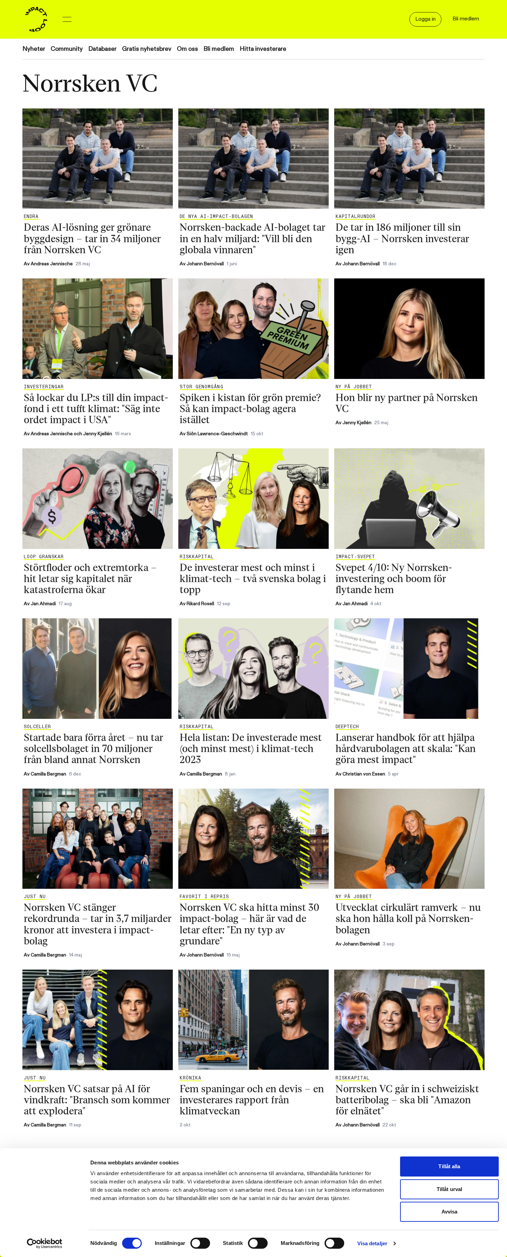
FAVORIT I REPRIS (204, 897)
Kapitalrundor (356, 216)
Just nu (35, 897)
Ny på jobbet (354, 387)
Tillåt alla (449, 1166)
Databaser (102, 49)
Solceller (37, 727)
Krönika (190, 1078)
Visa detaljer (372, 1243)
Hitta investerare (263, 49)
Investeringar (44, 387)
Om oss (187, 49)
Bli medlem (218, 49)
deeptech (347, 727)
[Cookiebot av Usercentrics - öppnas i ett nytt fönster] (44, 1243)
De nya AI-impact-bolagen (216, 216)
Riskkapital (197, 557)
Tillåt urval (449, 1189)
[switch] (200, 1243)
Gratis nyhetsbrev (146, 49)
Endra (31, 216)
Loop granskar (44, 557)
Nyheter (33, 49)
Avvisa (449, 1212)
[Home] (36, 19)
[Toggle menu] (66, 19)
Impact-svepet (356, 557)
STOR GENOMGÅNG (201, 387)
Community (67, 49)
